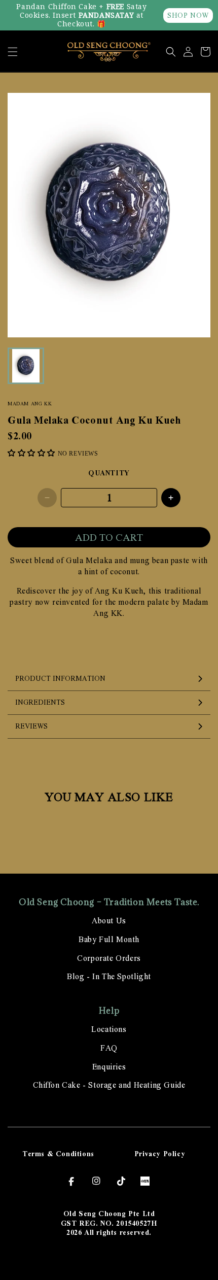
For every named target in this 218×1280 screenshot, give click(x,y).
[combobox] (109, 566)
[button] (13, 52)
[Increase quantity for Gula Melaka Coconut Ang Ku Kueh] (170, 497)
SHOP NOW (188, 15)
